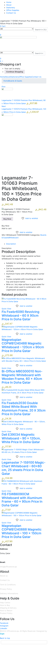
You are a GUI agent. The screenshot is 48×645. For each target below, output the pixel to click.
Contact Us (11, 13)
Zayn (2, 634)
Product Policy (6, 613)
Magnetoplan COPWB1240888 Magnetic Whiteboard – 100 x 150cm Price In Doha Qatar (22, 531)
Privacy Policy (6, 589)
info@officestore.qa (8, 567)
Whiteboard (13, 237)
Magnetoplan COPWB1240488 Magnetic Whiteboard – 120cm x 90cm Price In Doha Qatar (23, 345)
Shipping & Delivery (8, 608)
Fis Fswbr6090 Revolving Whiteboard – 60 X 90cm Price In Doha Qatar (20, 315)
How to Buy (5, 605)
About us (4, 576)
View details (7, 170)
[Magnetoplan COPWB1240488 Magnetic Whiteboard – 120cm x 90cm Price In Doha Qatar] (24, 328)
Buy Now (7, 219)
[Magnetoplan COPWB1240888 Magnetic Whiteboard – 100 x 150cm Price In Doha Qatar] (24, 514)
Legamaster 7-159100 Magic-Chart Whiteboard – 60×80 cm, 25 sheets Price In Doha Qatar (23, 468)
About (8, 5)
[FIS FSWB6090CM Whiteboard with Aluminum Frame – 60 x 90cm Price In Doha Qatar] (24, 482)
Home (8, 2)
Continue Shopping (14, 72)
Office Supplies (12, 10)
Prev (3, 86)
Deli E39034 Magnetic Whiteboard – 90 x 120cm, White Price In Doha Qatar (21, 438)
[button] (1, 61)
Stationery (10, 7)
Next (4, 106)
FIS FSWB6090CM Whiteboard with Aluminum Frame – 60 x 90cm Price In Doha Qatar (22, 499)
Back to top (5, 638)
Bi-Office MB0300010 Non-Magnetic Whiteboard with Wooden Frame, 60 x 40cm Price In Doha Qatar (22, 376)
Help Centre (5, 602)
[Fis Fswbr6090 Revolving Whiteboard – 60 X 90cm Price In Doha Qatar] (24, 300)
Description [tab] (11, 244)
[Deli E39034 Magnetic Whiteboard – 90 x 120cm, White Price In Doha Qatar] (24, 423)
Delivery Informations (9, 593)
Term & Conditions (8, 584)
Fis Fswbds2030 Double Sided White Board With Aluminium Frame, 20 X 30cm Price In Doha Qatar (24, 408)
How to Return (6, 610)
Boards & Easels (15, 81)
